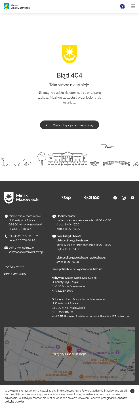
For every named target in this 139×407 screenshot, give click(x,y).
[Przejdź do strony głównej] (22, 198)
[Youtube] (132, 198)
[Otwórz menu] (133, 6)
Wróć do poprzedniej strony (73, 124)
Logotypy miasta (14, 266)
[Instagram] (124, 198)
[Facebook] (115, 198)
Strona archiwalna (15, 273)
